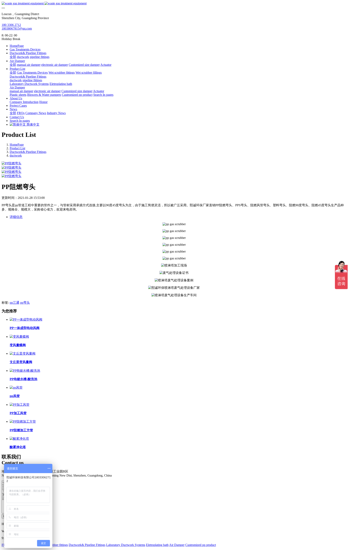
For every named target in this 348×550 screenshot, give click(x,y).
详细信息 (16, 217)
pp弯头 (25, 302)
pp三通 (14, 302)
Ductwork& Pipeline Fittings (28, 152)
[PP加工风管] (19, 404)
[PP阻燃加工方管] (23, 421)
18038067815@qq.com (17, 28)
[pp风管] (16, 387)
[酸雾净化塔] (19, 438)
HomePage (17, 45)
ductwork (16, 155)
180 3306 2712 (11, 25)
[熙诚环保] (174, 3)
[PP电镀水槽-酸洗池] (25, 370)
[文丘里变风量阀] (22, 353)
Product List (17, 148)
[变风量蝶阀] (19, 336)
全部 (13, 57)
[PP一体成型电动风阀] (26, 319)
